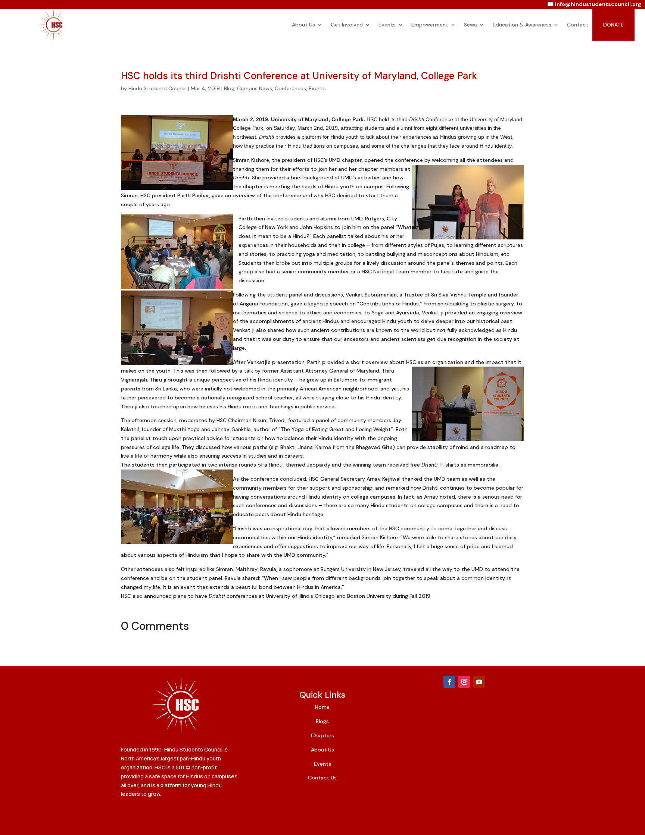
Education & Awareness (522, 24)
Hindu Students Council (157, 88)
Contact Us (322, 777)
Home (322, 707)
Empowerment (429, 24)
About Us (303, 24)
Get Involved (347, 24)
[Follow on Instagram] (464, 682)
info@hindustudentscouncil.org (598, 4)
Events (387, 24)
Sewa (470, 24)
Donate (613, 24)
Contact (577, 24)
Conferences (290, 88)
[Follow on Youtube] (479, 682)
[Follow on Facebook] (449, 682)
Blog (229, 88)
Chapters (322, 735)
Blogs (322, 721)
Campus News (254, 88)
